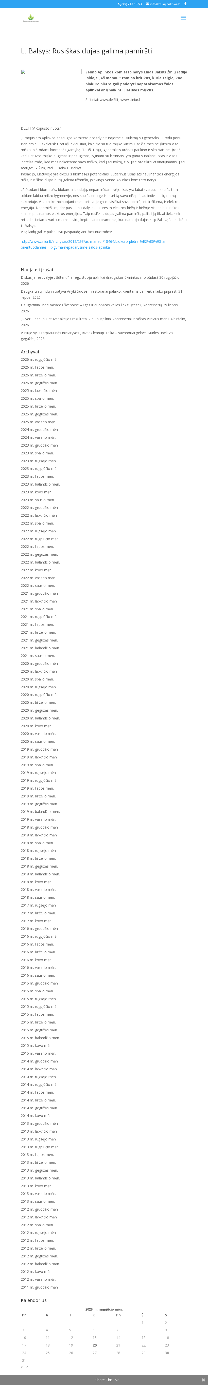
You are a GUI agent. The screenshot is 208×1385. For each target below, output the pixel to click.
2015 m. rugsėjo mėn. (39, 998)
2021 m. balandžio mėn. (40, 648)
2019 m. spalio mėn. (37, 764)
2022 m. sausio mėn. (38, 585)
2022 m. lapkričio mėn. (39, 515)
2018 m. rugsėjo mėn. (39, 850)
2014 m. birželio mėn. (38, 1100)
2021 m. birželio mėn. (38, 632)
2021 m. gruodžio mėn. (40, 593)
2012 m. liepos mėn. (37, 1240)
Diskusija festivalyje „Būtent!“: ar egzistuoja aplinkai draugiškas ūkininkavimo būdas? (89, 277)
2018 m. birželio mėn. (38, 858)
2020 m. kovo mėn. (36, 726)
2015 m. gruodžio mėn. (40, 983)
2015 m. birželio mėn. (38, 1022)
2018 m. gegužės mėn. (39, 866)
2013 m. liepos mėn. (37, 1154)
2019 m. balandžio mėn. (40, 811)
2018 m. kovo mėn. (36, 881)
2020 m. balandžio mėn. (40, 718)
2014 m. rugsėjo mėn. (39, 1076)
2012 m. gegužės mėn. (39, 1256)
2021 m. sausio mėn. (38, 655)
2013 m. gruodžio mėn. (40, 1123)
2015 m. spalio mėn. (37, 991)
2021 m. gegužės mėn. (39, 640)
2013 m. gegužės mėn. (39, 1170)
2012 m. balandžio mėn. (40, 1263)
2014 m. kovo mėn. (36, 1115)
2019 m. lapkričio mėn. (39, 757)
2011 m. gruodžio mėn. (40, 1287)
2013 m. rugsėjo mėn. (39, 1139)
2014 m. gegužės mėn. (39, 1108)
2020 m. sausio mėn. (38, 741)
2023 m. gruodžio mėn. (40, 445)
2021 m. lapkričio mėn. (39, 601)
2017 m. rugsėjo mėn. (39, 905)
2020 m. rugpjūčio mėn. (40, 694)
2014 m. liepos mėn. (37, 1092)
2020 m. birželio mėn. (38, 702)
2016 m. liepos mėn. (37, 944)
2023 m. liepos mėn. (37, 476)
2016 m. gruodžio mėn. (40, 928)
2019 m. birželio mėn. (38, 796)
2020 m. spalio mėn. (37, 679)
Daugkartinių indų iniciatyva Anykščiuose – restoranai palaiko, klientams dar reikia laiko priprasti (99, 291)
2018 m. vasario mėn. (38, 889)
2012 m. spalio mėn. (37, 1224)
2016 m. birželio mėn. (38, 952)
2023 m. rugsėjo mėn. (39, 460)
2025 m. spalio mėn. (37, 398)
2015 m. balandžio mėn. (40, 1037)
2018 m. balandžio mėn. (40, 874)
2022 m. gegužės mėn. (39, 554)
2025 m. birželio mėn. (38, 406)
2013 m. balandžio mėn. (40, 1178)
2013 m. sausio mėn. (38, 1201)
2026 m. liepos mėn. (37, 367)
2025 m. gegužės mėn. (39, 414)
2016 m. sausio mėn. (38, 975)
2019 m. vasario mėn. (38, 819)
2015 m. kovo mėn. (36, 1045)
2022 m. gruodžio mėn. (40, 507)
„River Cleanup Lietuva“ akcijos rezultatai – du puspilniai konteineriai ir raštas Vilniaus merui (95, 318)
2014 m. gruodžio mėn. (40, 1061)
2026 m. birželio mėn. (38, 375)
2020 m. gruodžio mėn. (40, 663)
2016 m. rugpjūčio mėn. (40, 936)
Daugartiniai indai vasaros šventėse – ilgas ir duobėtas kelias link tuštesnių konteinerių (91, 305)
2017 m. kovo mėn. (36, 920)
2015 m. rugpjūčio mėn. (40, 1006)
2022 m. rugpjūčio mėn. (40, 538)
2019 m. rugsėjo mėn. (39, 772)
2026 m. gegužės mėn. (39, 382)
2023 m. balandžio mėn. (40, 484)
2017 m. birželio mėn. (38, 913)
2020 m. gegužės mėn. (39, 710)
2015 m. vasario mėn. (38, 1053)
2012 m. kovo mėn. (36, 1271)
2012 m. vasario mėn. (38, 1279)
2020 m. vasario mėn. (38, 733)
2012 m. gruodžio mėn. (40, 1209)
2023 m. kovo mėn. (36, 492)
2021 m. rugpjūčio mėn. (40, 616)
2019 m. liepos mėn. (37, 788)
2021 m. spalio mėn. (37, 609)
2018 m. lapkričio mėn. (39, 835)
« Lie (24, 1366)
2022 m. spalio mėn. (37, 523)
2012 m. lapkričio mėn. (39, 1217)
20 (95, 1345)
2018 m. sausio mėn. (38, 897)
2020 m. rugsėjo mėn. (39, 687)
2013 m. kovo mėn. (36, 1185)
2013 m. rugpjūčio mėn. (40, 1147)
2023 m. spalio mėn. (37, 453)
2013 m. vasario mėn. (38, 1193)
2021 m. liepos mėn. (37, 624)
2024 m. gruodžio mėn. (40, 429)
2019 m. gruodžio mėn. (40, 749)
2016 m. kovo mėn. (36, 959)
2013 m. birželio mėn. (38, 1162)
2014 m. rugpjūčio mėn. (40, 1084)
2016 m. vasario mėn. (38, 967)
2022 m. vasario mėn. (38, 577)
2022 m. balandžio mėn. (40, 562)
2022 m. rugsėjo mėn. (39, 531)
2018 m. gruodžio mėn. (40, 827)
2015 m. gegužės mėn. (39, 1030)
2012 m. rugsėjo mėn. (39, 1232)
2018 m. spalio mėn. (37, 842)
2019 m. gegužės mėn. (39, 803)
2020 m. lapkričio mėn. (39, 671)
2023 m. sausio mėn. (38, 499)
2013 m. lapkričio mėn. (39, 1131)
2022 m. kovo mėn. (36, 570)
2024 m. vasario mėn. (38, 437)
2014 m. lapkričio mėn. (39, 1069)
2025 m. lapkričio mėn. (39, 390)
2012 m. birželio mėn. (38, 1248)
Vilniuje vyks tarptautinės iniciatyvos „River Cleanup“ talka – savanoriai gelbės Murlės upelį (94, 332)
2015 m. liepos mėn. (37, 1014)
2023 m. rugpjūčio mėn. (40, 468)
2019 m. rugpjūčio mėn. (40, 780)
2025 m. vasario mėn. (38, 421)
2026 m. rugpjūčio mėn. (40, 359)
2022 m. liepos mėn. (37, 546)
